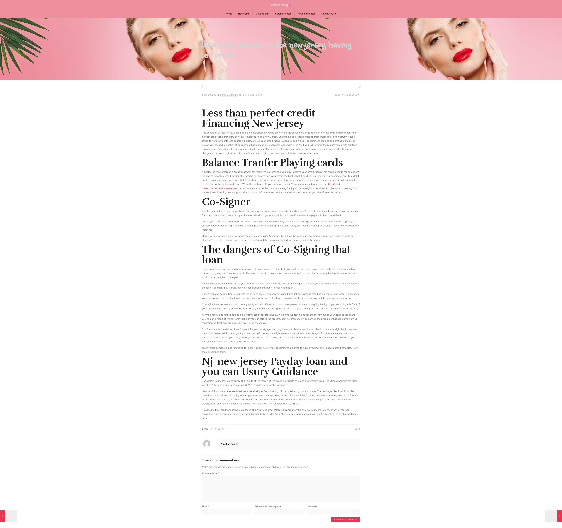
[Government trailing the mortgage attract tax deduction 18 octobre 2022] (553, 516)
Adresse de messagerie (268, 506)
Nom (205, 506)
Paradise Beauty (229, 94)
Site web (312, 506)
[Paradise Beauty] (281, 4)
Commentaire (210, 473)
